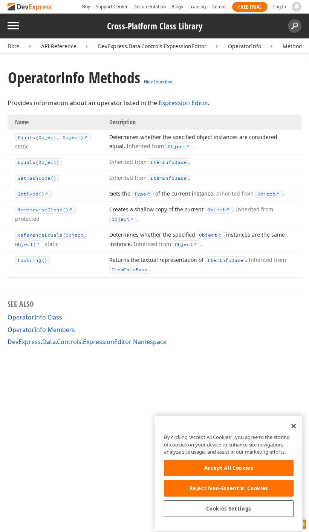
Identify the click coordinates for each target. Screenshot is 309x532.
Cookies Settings (228, 508)
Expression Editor (183, 103)
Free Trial (250, 6)
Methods (294, 46)
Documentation (149, 6)
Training (197, 6)
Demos (218, 6)
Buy (86, 6)
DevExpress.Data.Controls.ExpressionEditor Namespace (87, 342)
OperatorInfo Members (41, 330)
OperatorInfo (244, 46)
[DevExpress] (31, 7)
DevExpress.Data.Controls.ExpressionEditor (152, 46)
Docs (14, 46)
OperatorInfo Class (35, 317)
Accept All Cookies (229, 468)
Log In (279, 6)
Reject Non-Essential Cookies (229, 488)
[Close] (293, 426)
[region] (228, 473)
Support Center (112, 6)
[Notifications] (296, 7)
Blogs (177, 6)
